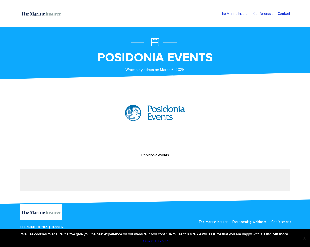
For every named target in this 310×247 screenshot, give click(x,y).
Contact (284, 13)
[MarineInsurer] (43, 212)
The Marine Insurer (234, 13)
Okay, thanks (156, 241)
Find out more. (276, 234)
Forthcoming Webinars (249, 222)
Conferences (263, 13)
